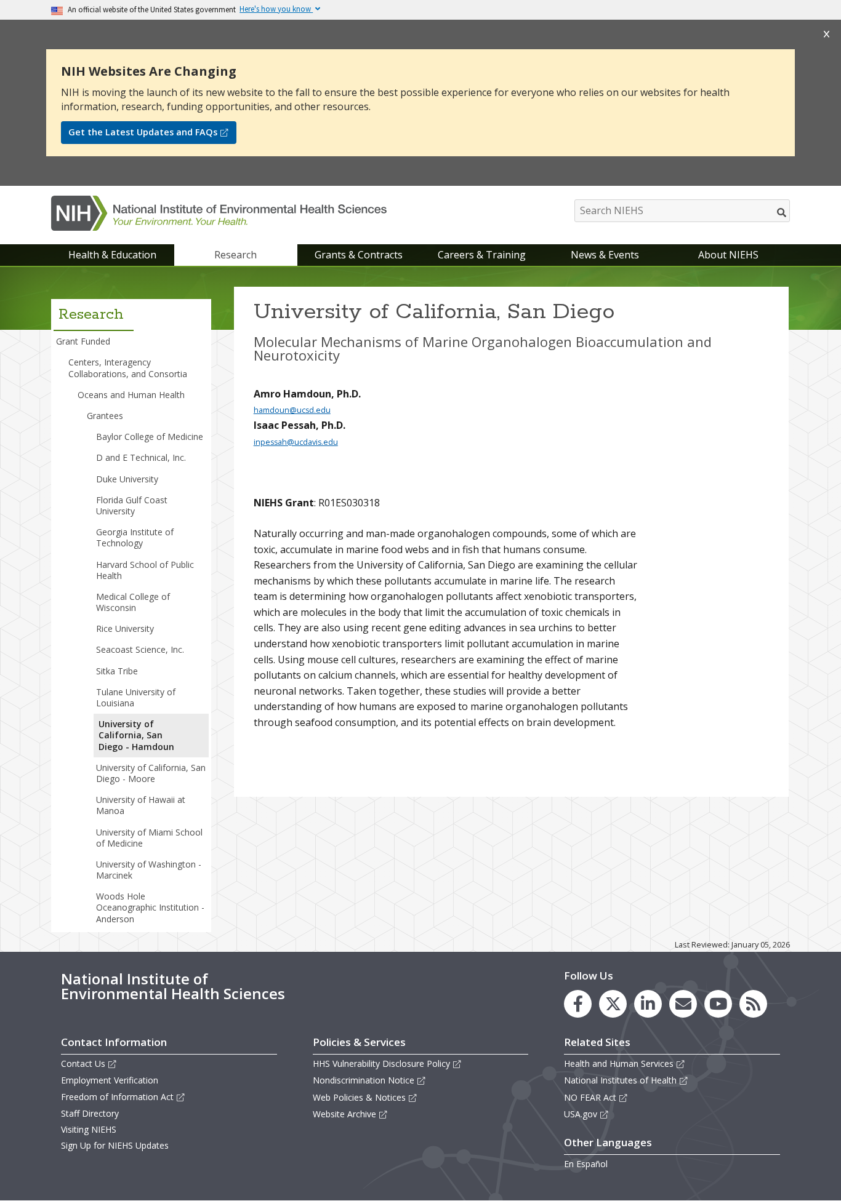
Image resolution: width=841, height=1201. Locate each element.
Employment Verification (109, 1080)
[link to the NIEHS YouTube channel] (718, 1004)
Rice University (125, 628)
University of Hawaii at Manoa (140, 805)
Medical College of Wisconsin (133, 602)
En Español (586, 1164)
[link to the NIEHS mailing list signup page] (683, 1004)
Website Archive (344, 1114)
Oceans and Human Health (131, 395)
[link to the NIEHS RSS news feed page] (753, 1004)
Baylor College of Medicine (149, 436)
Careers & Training (482, 254)
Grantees (105, 415)
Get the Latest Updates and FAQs (142, 132)
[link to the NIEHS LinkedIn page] (648, 1004)
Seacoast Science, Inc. (140, 649)
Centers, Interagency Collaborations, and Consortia (127, 367)
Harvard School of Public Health (145, 570)
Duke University (127, 479)
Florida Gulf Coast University (131, 505)
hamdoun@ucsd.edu (292, 410)
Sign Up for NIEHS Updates (115, 1145)
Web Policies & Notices (359, 1097)
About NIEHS (728, 254)
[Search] (782, 212)
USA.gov (580, 1114)
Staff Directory (90, 1113)
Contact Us (83, 1063)
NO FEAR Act (590, 1097)
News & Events (605, 254)
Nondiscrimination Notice (363, 1080)
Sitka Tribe (117, 671)
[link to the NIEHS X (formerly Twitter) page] (613, 1004)
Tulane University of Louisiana (135, 697)
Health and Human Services (619, 1063)
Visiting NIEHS (88, 1129)
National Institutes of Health (620, 1080)
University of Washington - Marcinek (148, 869)
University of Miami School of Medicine (149, 837)
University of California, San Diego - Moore (151, 773)
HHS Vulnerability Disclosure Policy (381, 1063)
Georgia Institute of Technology (135, 537)
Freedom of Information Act (117, 1097)
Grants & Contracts (359, 254)
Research (235, 254)
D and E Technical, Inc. (141, 457)
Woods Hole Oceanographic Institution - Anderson (150, 907)
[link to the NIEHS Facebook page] (578, 1004)
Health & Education (112, 254)
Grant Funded (83, 341)
